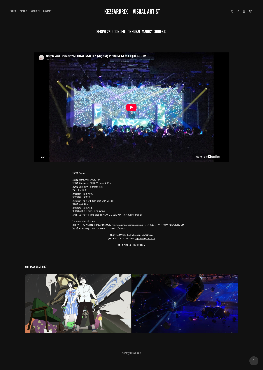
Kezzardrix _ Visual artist (132, 11)
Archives (35, 11)
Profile (23, 11)
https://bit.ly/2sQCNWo (142, 235)
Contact (47, 11)
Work (13, 11)
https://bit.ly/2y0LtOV (145, 238)
